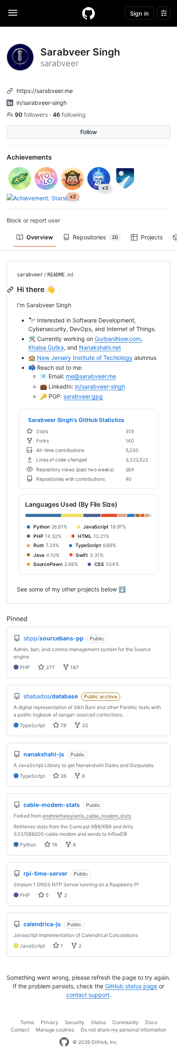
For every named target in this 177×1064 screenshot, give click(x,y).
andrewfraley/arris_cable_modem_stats (86, 816)
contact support (87, 994)
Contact (20, 1030)
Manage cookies (55, 1030)
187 (74, 667)
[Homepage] (88, 13)
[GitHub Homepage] (64, 1042)
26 (62, 776)
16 (54, 844)
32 (84, 725)
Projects (152, 237)
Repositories (95, 237)
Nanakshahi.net (100, 347)
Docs (151, 1022)
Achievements (29, 157)
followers (32, 114)
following (69, 114)
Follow (88, 131)
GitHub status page (131, 986)
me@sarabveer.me (91, 376)
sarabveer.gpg (83, 396)
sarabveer (30, 275)
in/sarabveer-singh (41, 102)
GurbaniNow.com (118, 338)
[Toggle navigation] (13, 13)
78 (62, 725)
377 (49, 667)
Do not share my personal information (123, 1030)
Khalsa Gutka (46, 347)
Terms (27, 1022)
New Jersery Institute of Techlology (85, 357)
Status (98, 1022)
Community (125, 1022)
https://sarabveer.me (44, 90)
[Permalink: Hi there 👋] (11, 289)
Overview (39, 237)
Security (74, 1022)
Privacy (49, 1022)
